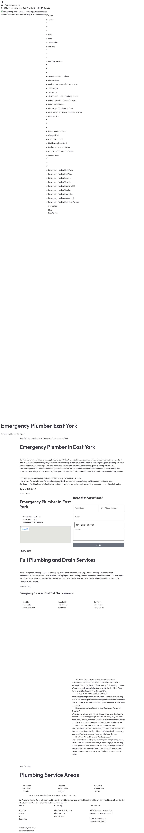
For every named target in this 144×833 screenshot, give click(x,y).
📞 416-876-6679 (28, 489)
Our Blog (58, 805)
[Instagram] (81, 6)
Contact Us (95, 805)
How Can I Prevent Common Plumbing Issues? (93, 737)
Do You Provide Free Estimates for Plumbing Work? (95, 725)
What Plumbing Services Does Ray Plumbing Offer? (95, 679)
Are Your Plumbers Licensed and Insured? (91, 694)
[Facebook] (75, 6)
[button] (98, 679)
